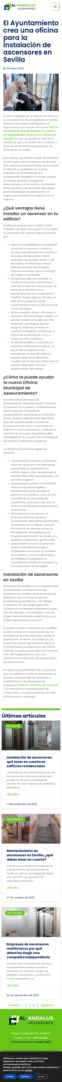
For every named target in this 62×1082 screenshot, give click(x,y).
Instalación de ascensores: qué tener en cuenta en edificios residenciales (29, 761)
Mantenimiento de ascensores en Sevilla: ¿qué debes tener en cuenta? (30, 855)
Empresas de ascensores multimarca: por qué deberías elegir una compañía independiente (28, 950)
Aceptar (10, 1076)
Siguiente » (48, 1005)
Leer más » (13, 794)
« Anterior (14, 1005)
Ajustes (41, 1076)
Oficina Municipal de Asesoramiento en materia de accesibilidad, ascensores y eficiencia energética (30, 133)
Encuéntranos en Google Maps (31, 1042)
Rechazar (25, 1076)
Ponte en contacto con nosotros (38, 685)
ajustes (28, 1070)
